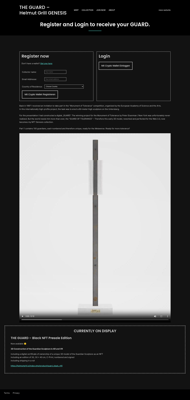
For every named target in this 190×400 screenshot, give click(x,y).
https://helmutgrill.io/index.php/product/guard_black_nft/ (37, 366)
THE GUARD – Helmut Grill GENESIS (43, 10)
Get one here (46, 63)
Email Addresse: (29, 79)
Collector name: (29, 72)
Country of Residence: (32, 86)
